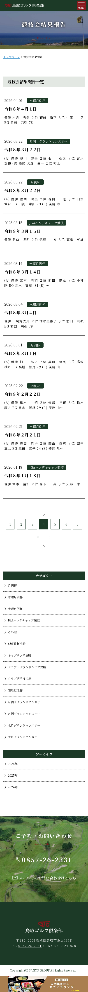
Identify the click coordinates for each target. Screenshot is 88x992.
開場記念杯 (15, 690)
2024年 (13, 787)
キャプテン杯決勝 (19, 655)
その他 (12, 632)
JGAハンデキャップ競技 (24, 620)
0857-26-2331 (30, 945)
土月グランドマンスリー (24, 737)
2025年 (13, 775)
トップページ (11, 57)
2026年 (13, 764)
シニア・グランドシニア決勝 (27, 667)
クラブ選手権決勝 (19, 678)
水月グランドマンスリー (24, 725)
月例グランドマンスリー (24, 714)
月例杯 (12, 585)
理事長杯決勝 (16, 644)
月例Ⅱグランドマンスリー (25, 702)
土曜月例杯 (15, 609)
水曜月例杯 (15, 597)
